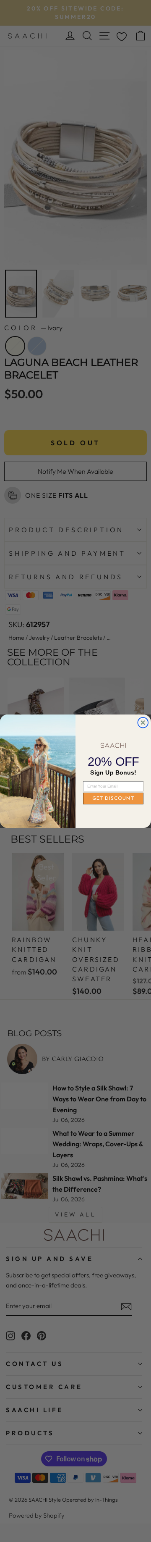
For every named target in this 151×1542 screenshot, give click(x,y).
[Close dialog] (143, 722)
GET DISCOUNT (113, 798)
